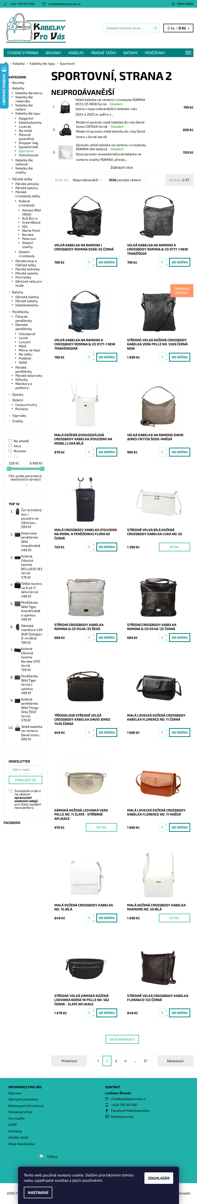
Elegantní (26, 118)
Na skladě (21, 441)
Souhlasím (159, 1178)
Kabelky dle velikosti (24, 162)
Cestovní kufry (26, 405)
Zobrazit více (122, 167)
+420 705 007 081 (22, 4)
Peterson (29, 239)
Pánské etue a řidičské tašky (26, 263)
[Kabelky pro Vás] (51, 28)
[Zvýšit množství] (94, 260)
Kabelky (76, 52)
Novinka (20, 451)
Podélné (25, 358)
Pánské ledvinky (27, 269)
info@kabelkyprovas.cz (64, 4)
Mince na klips (29, 350)
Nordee (28, 234)
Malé (22, 346)
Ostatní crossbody (27, 254)
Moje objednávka (21, 1144)
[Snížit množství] (94, 264)
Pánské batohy (26, 188)
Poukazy (21, 409)
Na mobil (25, 130)
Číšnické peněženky (23, 318)
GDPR (12, 1125)
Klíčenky (21, 379)
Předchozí (69, 1061)
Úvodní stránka (22, 52)
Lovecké (25, 126)
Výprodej (19, 415)
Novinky (53, 52)
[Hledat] (156, 28)
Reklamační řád (20, 1112)
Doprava (14, 1093)
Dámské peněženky (23, 327)
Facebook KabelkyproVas (130, 1110)
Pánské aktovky (27, 184)
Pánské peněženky (23, 369)
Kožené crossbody (27, 203)
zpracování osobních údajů (26, 799)
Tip (16, 456)
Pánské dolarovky (28, 375)
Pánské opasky (26, 273)
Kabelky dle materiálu (24, 99)
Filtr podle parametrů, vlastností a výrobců (25, 477)
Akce (17, 446)
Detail (174, 547)
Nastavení (38, 1192)
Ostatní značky (27, 245)
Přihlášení (185, 4)
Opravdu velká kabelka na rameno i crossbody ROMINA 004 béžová (111, 147)
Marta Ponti (31, 230)
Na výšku (25, 354)
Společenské (28, 147)
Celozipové (27, 334)
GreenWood (31, 222)
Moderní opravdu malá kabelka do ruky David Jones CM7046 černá (110, 124)
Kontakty (15, 1131)
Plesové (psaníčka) (26, 137)
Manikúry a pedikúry (23, 386)
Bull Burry (29, 218)
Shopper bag (28, 143)
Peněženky (155, 52)
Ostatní (17, 400)
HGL (25, 226)
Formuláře (16, 1118)
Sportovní (26, 151)
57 (145, 1061)
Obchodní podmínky (23, 1099)
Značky (17, 421)
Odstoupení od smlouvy (26, 1106)
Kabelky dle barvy (28, 93)
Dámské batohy (27, 297)
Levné (23, 338)
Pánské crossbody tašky (27, 194)
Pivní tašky (23, 277)
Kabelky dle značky (24, 170)
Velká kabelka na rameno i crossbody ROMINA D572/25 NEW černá (110, 102)
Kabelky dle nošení (24, 107)
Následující (175, 1061)
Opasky (17, 394)
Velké (23, 362)
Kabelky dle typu (27, 113)
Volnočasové (28, 155)
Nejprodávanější (85, 180)
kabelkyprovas (122, 1116)
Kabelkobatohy (30, 122)
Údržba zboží (18, 1137)
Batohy (130, 52)
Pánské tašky (103, 52)
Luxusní (24, 342)
